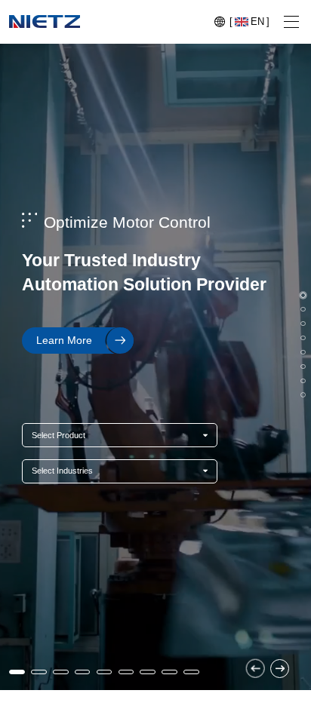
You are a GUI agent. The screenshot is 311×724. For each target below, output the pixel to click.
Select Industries (62, 470)
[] (249, 21)
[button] (255, 668)
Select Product (58, 435)
